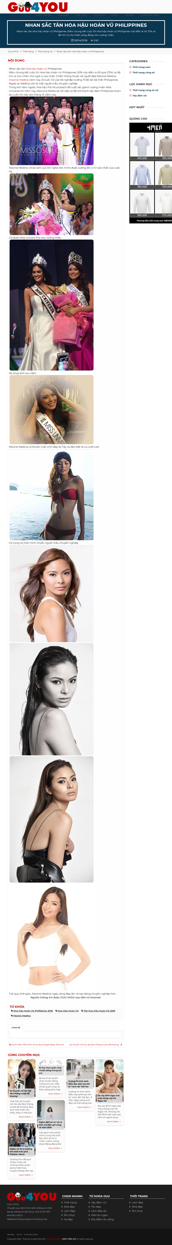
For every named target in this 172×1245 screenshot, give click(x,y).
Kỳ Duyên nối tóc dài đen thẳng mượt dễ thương (94, 1044)
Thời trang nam (141, 67)
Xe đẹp (68, 1219)
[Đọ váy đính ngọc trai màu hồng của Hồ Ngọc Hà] (109, 1080)
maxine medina (19, 79)
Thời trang (28, 51)
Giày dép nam (150, 15)
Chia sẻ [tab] (16, 1027)
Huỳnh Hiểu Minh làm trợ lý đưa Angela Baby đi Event (37, 1044)
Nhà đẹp (69, 1206)
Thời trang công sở (144, 72)
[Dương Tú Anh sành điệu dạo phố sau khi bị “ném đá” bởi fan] (80, 1072)
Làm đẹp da (98, 1210)
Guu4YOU (13, 51)
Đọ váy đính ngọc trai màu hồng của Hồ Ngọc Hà (109, 1098)
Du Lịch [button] (99, 15)
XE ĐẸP (129, 15)
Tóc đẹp (96, 1206)
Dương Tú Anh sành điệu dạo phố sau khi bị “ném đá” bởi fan (79, 1084)
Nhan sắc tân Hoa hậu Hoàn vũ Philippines (80, 51)
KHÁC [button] (114, 15)
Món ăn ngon (99, 1215)
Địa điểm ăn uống (102, 1219)
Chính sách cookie (31, 1234)
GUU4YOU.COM (53, 1239)
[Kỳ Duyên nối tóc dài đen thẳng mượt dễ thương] (21, 1077)
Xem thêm (25, 1116)
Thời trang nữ (45, 51)
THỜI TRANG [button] (43, 15)
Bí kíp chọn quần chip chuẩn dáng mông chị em (50, 1070)
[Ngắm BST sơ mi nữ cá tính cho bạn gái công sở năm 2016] (51, 1113)
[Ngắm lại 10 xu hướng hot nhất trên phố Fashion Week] (21, 1138)
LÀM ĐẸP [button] (63, 15)
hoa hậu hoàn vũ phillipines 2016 (33, 1010)
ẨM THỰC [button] (82, 15)
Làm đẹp (69, 1210)
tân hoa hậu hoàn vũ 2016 (99, 1010)
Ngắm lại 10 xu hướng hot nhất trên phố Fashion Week (21, 1152)
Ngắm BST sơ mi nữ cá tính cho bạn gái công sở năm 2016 (50, 1125)
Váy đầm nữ (139, 95)
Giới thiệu (10, 1234)
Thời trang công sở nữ (145, 90)
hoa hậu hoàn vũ (36, 68)
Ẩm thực (69, 1215)
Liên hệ (19, 1234)
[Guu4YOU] (37, 6)
